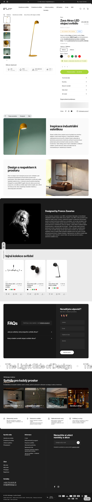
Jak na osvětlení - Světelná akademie (32, 454)
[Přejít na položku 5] (6, 51)
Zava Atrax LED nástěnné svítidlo (31, 285)
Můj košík (6, 467)
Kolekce (9, 14)
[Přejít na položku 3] (6, 35)
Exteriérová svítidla (8, 440)
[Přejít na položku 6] (6, 59)
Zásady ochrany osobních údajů (19, 497)
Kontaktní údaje (6, 499)
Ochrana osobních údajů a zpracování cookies (32, 450)
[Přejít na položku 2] (6, 27)
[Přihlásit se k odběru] (78, 442)
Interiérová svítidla (17, 14)
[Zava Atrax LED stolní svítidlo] (57, 270)
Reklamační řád (29, 447)
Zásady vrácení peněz (7, 497)
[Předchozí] (28, 1)
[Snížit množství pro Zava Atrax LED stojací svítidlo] (62, 67)
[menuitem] (5, 116)
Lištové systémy (7, 442)
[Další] (63, 1)
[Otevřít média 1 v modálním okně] (33, 38)
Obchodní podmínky (30, 445)
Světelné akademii (45, 323)
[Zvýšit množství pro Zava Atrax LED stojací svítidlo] (67, 67)
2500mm (72, 49)
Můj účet (5, 465)
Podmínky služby (29, 497)
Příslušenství (6, 445)
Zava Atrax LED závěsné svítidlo (10, 285)
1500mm (64, 49)
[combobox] (83, 1)
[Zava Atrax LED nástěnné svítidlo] (35, 270)
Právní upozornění (13, 499)
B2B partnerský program (31, 440)
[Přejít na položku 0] (6, 19)
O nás (26, 438)
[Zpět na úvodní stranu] (4, 14)
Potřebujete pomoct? (84, 111)
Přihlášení (6, 469)
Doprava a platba (29, 442)
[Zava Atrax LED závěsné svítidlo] (14, 270)
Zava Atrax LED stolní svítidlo (53, 284)
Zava (61, 17)
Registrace (6, 472)
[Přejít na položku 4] (6, 43)
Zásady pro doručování (37, 497)
